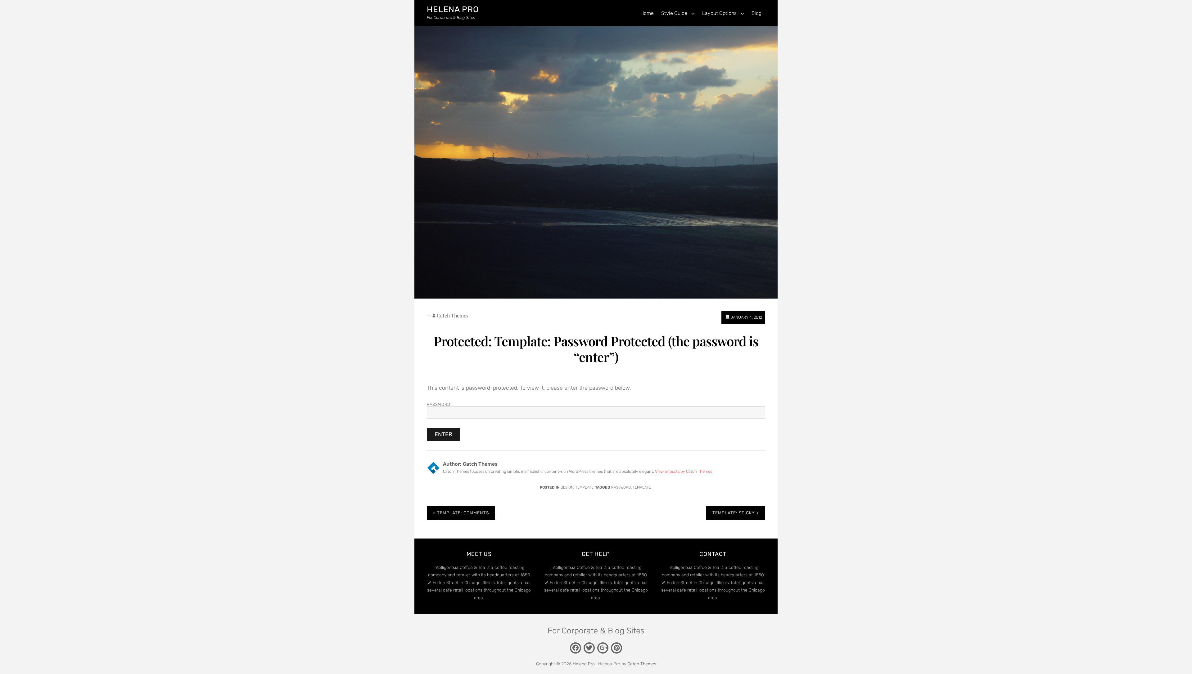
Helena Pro (453, 9)
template (642, 487)
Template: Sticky (733, 513)
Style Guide (674, 13)
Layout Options (719, 13)
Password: (439, 404)
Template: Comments (463, 513)
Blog (756, 13)
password (621, 487)
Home (647, 13)
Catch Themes (452, 315)
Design (567, 487)
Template (584, 487)
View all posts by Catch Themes (683, 471)
